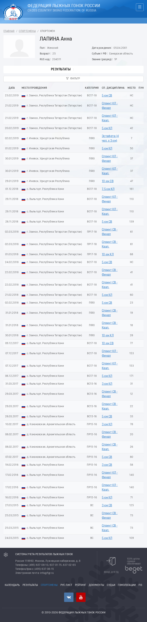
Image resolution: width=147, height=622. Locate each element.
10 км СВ (108, 181)
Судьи (111, 585)
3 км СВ (107, 465)
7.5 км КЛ (108, 189)
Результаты (61, 69)
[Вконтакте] (69, 597)
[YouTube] (81, 597)
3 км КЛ (107, 384)
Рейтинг (80, 585)
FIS (140, 585)
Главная (9, 31)
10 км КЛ (108, 254)
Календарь (12, 585)
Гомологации (127, 585)
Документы (96, 585)
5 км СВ (107, 95)
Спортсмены (27, 31)
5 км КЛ (107, 128)
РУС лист (66, 585)
